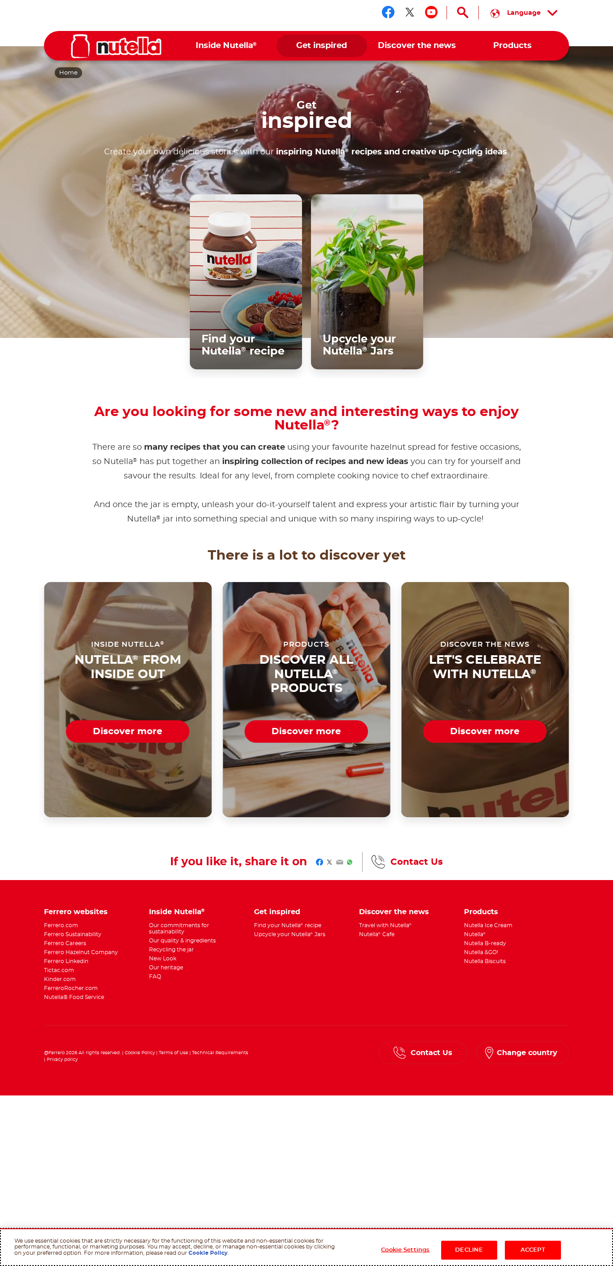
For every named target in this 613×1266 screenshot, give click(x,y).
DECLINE (469, 1250)
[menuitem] (226, 46)
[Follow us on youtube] (431, 12)
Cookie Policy (140, 1053)
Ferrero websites (76, 912)
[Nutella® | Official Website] (116, 46)
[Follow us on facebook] (388, 12)
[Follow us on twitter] (409, 12)
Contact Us (416, 862)
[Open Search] (462, 12)
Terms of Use (173, 1053)
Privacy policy (62, 1059)
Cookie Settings (405, 1250)
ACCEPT (533, 1250)
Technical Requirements (220, 1053)
